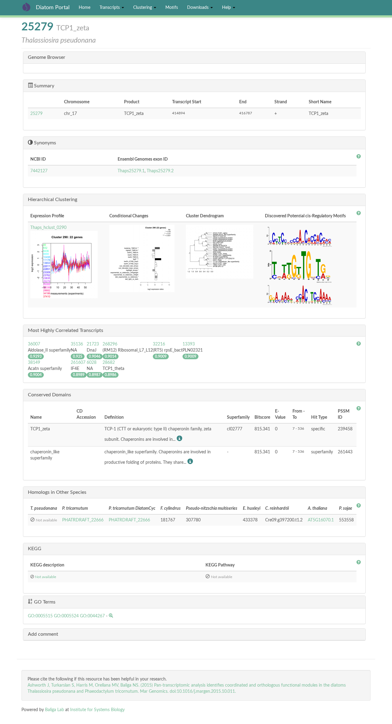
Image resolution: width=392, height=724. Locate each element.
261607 (78, 362)
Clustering (143, 8)
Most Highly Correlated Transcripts (65, 330)
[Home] (28, 7)
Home (84, 8)
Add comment (43, 634)
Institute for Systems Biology (97, 710)
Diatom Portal (53, 7)
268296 (110, 344)
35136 (77, 344)
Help (227, 8)
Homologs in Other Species (57, 492)
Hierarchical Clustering (52, 199)
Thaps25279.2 (160, 171)
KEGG (34, 548)
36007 (34, 344)
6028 (91, 362)
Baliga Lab (54, 710)
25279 (36, 114)
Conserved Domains (49, 394)
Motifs (171, 8)
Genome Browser (46, 57)
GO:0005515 (40, 616)
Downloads (198, 8)
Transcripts (110, 8)
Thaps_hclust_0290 (48, 228)
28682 (109, 362)
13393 (189, 344)
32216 (159, 344)
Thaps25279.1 (131, 171)
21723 (93, 344)
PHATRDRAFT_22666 (83, 520)
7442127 (38, 171)
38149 (34, 362)
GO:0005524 (66, 616)
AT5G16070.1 (321, 520)
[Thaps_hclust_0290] (67, 264)
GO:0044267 (92, 616)
